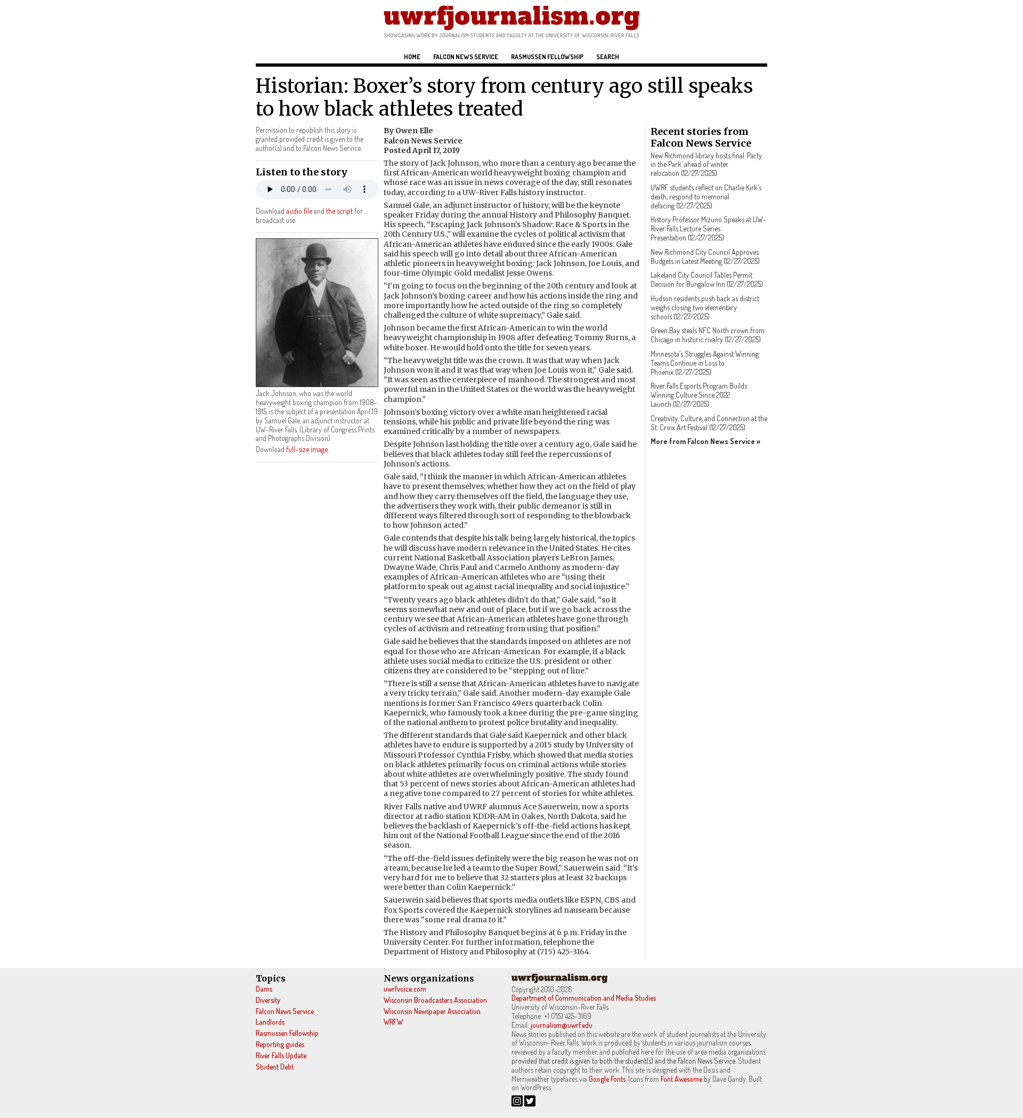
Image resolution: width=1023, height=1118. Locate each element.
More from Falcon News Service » (705, 441)
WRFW (393, 1021)
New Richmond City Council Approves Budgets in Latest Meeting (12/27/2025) (705, 256)
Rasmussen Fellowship (547, 57)
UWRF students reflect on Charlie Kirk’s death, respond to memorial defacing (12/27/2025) (706, 196)
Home (412, 57)
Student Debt (275, 1066)
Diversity (268, 999)
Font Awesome (681, 1078)
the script (339, 210)
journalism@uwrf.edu (561, 1024)
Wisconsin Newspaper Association (432, 1011)
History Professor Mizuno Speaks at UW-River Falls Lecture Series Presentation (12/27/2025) (708, 228)
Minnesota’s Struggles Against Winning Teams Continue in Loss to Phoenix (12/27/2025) (705, 362)
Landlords (270, 1021)
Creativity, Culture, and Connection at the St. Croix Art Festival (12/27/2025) (709, 423)
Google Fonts (607, 1078)
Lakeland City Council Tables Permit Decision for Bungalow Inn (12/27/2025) (707, 279)
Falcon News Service (465, 57)
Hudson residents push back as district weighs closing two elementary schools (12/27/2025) (705, 307)
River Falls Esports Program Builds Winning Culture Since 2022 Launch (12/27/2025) (699, 394)
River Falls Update (281, 1055)
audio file (299, 210)
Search (607, 57)
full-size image (307, 449)
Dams (264, 988)
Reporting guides (280, 1044)
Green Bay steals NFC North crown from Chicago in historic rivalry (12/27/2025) (708, 335)
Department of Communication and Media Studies (584, 997)
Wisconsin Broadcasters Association (435, 999)
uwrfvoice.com (405, 988)
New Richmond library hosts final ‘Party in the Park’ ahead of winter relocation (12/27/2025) (706, 164)
